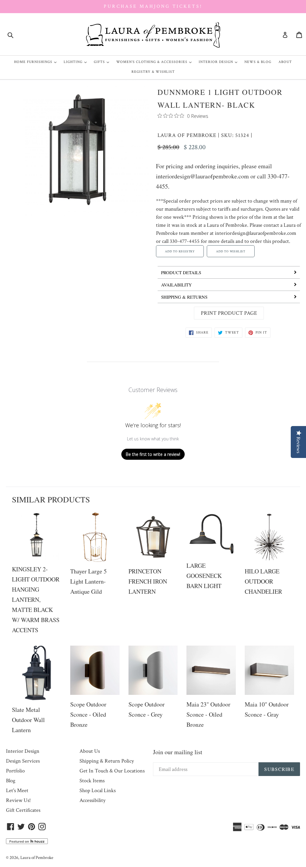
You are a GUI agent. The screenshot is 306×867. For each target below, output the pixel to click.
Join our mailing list (177, 752)
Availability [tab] (176, 285)
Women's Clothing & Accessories (155, 61)
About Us (89, 751)
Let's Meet (17, 790)
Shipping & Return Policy (106, 761)
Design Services (23, 761)
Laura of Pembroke (186, 135)
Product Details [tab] (181, 272)
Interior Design (219, 61)
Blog (10, 780)
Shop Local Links (97, 790)
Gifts (103, 61)
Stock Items (92, 780)
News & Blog (257, 62)
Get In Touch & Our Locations (112, 770)
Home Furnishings (36, 61)
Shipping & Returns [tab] (184, 297)
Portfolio (15, 770)
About (285, 62)
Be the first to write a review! (153, 454)
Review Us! (18, 800)
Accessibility (92, 800)
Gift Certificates (23, 810)
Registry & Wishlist (153, 72)
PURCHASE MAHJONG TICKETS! (153, 6)
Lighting (77, 61)
